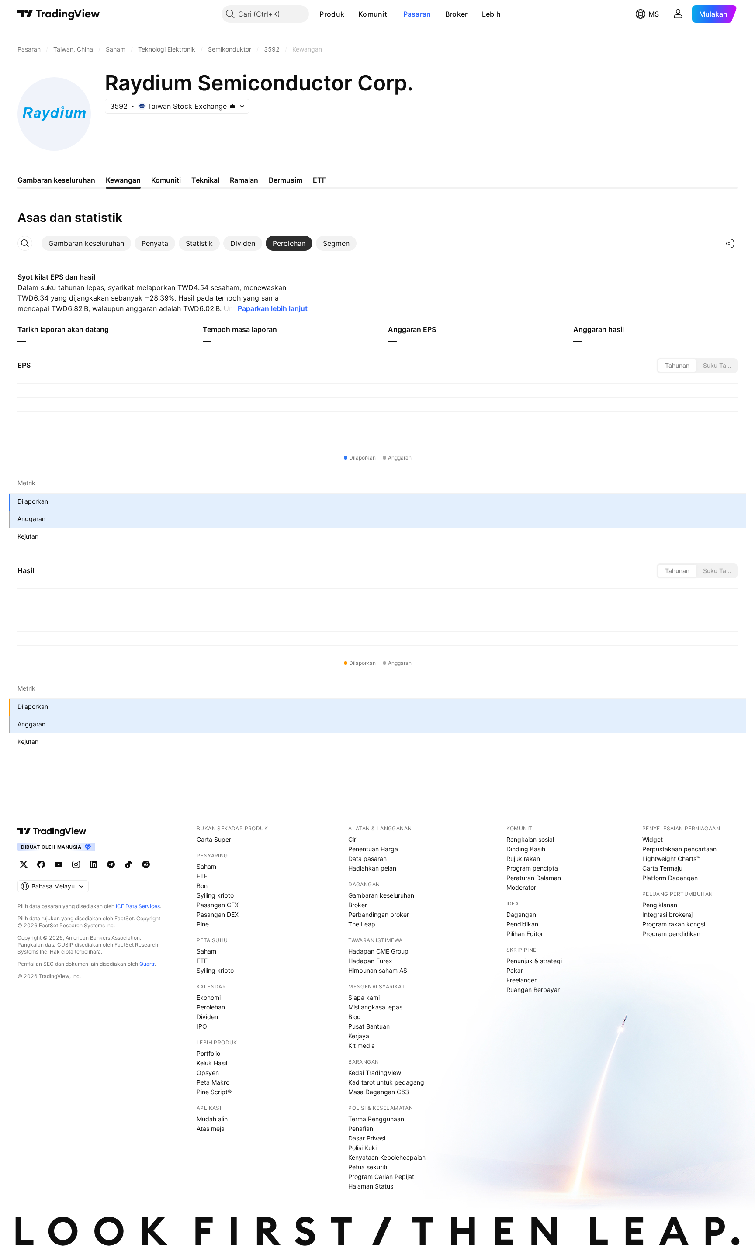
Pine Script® (214, 1092)
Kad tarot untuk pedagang (386, 1082)
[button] (351, 14)
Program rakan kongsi (673, 924)
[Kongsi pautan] (730, 243)
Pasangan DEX (218, 914)
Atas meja (211, 1128)
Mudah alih (212, 1119)
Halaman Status (370, 1186)
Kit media (361, 1045)
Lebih (491, 14)
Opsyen (208, 1072)
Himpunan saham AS (377, 970)
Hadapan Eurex (370, 960)
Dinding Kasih (525, 849)
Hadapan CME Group (378, 951)
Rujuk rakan (523, 858)
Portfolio (208, 1053)
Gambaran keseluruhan (381, 895)
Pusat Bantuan (369, 1026)
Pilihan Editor (524, 933)
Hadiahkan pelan (372, 868)
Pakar (514, 970)
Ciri (352, 839)
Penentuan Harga (373, 849)
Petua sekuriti (367, 1167)
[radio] (677, 365)
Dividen (207, 1016)
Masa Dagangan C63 (378, 1092)
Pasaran (417, 14)
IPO (202, 1026)
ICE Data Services (138, 906)
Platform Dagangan (670, 877)
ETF (202, 876)
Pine (203, 924)
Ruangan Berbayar (533, 989)
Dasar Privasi (366, 1138)
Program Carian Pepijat (381, 1176)
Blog (354, 1016)
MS (653, 14)
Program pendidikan (671, 933)
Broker (456, 14)
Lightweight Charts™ (671, 858)
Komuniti (373, 14)
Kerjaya (358, 1036)
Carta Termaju (662, 868)
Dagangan (521, 914)
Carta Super (214, 839)
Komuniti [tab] (166, 180)
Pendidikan (522, 924)
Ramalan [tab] (244, 180)
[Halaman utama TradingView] (52, 831)
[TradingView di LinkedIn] (93, 864)
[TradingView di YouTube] (58, 864)
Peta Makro (213, 1082)
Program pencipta (532, 868)
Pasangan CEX (218, 905)
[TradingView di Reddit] (146, 864)
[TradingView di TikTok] (128, 864)
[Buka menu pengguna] (678, 14)
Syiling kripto (215, 895)
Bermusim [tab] (285, 180)
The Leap (361, 924)
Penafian (360, 1128)
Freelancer (521, 980)
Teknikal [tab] (205, 180)
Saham (206, 866)
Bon (202, 885)
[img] (232, 106)
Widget (652, 839)
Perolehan (211, 1007)
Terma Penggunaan (376, 1119)
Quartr (147, 964)
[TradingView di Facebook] (41, 864)
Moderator (521, 887)
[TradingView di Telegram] (111, 864)
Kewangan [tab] (123, 180)
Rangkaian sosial (530, 839)
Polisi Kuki (362, 1147)
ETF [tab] (319, 180)
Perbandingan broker (378, 914)
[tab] (86, 243)
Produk (331, 14)
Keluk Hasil (212, 1063)
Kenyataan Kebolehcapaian (387, 1157)
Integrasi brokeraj (667, 914)
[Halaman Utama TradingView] (58, 14)
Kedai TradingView (374, 1072)
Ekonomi (209, 997)
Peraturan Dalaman (533, 877)
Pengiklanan (659, 905)
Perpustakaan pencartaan (679, 849)
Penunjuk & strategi (534, 960)
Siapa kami (364, 997)
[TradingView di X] (23, 864)
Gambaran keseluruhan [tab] (56, 180)
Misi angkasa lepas (375, 1007)
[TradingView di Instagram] (76, 864)
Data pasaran (367, 858)
